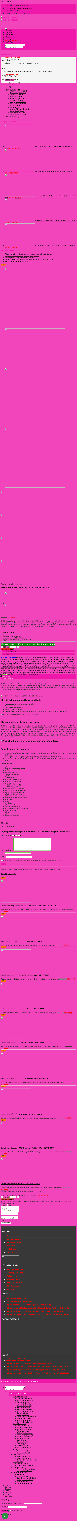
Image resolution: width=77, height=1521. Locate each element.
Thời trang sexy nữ (23, 1476)
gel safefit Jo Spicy (56, 672)
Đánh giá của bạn (6, 835)
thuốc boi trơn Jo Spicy (16, 665)
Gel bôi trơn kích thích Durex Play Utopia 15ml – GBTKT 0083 (25, 975)
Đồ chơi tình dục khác (20, 1473)
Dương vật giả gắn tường (25, 1435)
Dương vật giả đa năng (24, 1436)
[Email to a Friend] (1, 676)
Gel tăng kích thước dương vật (19, 109)
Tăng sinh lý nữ (18, 1462)
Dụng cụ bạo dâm (22, 1482)
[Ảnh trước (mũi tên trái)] (1, 1519)
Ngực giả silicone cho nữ (25, 1480)
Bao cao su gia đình (23, 1451)
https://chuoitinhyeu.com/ (23, 1301)
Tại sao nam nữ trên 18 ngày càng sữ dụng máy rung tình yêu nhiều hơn (28, 254)
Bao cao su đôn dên (23, 1453)
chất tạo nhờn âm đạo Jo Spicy (49, 659)
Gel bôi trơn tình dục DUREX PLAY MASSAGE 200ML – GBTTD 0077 (27, 1148)
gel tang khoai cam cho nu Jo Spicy (44, 670)
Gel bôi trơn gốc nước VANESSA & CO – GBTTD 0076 (21, 1114)
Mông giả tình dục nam (17, 113)
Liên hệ (8, 41)
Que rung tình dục (22, 1442)
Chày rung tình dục (16, 118)
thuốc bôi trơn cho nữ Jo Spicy (52, 668)
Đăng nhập (5, 1510)
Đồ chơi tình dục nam (13, 89)
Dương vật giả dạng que (24, 1429)
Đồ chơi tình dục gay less (25, 1483)
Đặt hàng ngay (6, 1222)
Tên (2, 853)
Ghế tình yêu (21, 1474)
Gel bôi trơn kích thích (16, 584)
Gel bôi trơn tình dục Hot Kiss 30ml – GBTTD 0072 (20, 1184)
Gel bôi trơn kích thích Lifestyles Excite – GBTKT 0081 (22, 1009)
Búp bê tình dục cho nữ (24, 1447)
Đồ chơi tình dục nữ (12, 116)
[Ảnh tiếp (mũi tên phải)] (3, 1519)
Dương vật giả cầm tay (24, 1433)
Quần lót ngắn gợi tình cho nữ (26, 1478)
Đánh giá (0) (6, 676)
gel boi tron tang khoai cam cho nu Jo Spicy (23, 674)
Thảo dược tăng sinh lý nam (26, 1469)
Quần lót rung (21, 1440)
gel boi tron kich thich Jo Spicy (31, 668)
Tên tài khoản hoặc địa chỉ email (12, 1503)
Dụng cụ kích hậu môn (17, 111)
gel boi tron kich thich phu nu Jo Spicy (19, 670)
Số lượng (6, 647)
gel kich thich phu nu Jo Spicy (52, 663)
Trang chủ (9, 30)
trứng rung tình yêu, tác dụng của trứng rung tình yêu (22, 256)
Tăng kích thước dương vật (18, 91)
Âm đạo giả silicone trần (18, 102)
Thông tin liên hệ (7, 678)
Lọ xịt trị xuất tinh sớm (24, 1471)
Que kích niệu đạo (15, 105)
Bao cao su (16, 1449)
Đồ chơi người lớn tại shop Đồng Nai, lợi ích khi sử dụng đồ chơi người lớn (29, 259)
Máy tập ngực (21, 1444)
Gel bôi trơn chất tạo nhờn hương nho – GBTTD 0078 (21, 941)
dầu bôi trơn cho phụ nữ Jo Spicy (50, 667)
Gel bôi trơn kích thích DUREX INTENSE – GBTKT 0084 (22, 1043)
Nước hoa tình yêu (23, 1464)
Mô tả (5, 674)
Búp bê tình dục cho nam (18, 104)
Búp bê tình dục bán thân (18, 93)
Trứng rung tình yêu (23, 1431)
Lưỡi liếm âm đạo (22, 1445)
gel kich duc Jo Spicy (64, 661)
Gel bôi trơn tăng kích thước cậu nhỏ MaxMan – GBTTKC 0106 (25, 1078)
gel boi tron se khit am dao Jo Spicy (38, 672)
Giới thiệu (9, 32)
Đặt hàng (9, 39)
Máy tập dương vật (16, 107)
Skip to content (6, 2)
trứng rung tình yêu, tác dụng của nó (16, 261)
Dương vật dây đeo (23, 1438)
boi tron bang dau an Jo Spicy (59, 665)
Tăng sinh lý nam (18, 1467)
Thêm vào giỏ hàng (7, 649)
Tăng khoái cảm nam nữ (25, 1465)
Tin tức (8, 37)
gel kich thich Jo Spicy (31, 667)
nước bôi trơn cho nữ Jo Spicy (33, 663)
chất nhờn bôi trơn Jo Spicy (62, 658)
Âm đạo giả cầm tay (16, 95)
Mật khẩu (4, 1507)
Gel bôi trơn (27, 658)
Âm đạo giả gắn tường (17, 98)
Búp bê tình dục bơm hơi (18, 114)
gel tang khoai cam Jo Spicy (16, 672)
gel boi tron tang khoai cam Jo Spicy (37, 665)
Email (3, 857)
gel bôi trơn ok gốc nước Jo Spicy (45, 661)
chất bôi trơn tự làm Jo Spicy (28, 659)
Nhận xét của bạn (7, 850)
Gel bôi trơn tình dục (23, 1456)
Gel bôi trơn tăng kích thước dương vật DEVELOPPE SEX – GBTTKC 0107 (29, 906)
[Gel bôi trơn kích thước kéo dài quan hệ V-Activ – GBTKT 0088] (10, 601)
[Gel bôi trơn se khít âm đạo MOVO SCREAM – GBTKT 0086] (10, 614)
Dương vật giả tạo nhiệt (24, 1427)
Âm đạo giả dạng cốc (17, 96)
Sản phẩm (9, 35)
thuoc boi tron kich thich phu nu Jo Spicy (20, 661)
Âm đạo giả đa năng (16, 100)
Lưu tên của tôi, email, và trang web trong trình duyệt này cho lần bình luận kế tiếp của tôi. (32, 860)
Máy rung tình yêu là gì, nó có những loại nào (19, 258)
